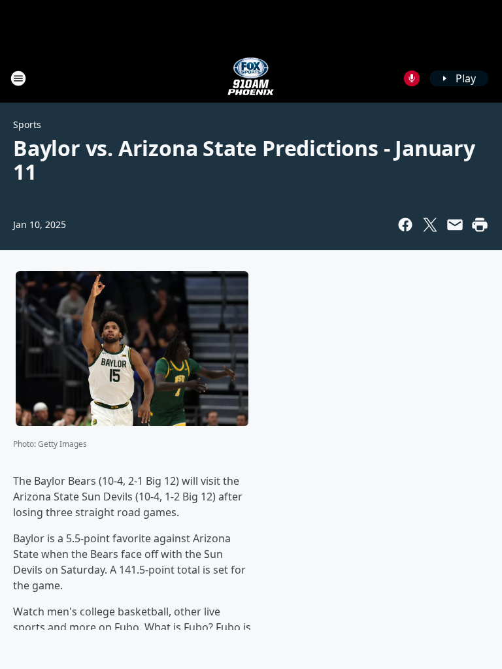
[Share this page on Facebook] (405, 225)
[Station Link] (251, 78)
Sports (27, 124)
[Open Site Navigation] (18, 78)
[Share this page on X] (430, 225)
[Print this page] (480, 225)
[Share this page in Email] (455, 225)
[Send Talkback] (412, 78)
